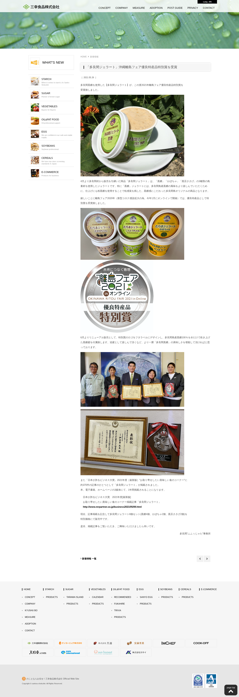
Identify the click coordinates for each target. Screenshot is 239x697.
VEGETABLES (98, 589)
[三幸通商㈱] (37, 643)
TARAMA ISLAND (74, 597)
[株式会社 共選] (103, 643)
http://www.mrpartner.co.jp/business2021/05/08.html (112, 506)
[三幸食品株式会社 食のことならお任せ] (41, 6)
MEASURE (139, 7)
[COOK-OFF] (201, 643)
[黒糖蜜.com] (37, 652)
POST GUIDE (175, 7)
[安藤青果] (136, 643)
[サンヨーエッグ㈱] (70, 643)
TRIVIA (117, 610)
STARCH (49, 589)
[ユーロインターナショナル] (70, 652)
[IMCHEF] (168, 643)
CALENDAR (97, 597)
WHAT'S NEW (53, 62)
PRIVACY (192, 7)
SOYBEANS (166, 589)
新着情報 (94, 56)
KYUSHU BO (31, 610)
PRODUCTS (52, 597)
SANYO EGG (146, 597)
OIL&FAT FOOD (121, 589)
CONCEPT (105, 7)
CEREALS (186, 589)
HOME (83, 56)
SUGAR (69, 589)
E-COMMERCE (209, 589)
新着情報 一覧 (89, 558)
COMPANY (121, 7)
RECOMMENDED (122, 597)
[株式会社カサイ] (136, 652)
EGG (141, 589)
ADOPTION (156, 7)
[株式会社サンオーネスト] (103, 652)
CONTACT (209, 7)
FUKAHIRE (119, 604)
